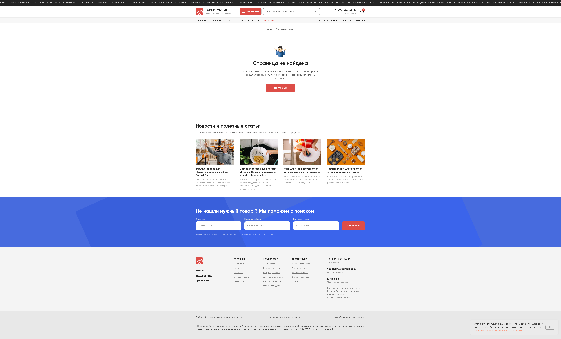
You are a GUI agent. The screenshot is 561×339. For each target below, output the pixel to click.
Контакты (361, 20)
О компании (202, 20)
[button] (349, 13)
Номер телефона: (252, 219)
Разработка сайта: (349, 317)
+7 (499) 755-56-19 (339, 259)
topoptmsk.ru (216, 10)
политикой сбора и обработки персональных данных (253, 234)
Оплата (232, 20)
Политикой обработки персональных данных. (498, 331)
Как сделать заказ (250, 20)
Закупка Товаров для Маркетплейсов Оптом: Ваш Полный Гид (212, 172)
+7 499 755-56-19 (344, 10)
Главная (268, 29)
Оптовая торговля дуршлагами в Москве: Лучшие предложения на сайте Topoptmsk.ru (258, 172)
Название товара (301, 219)
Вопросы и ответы (328, 20)
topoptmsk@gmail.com (341, 269)
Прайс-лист (270, 20)
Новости (346, 20)
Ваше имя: (200, 219)
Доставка (218, 20)
